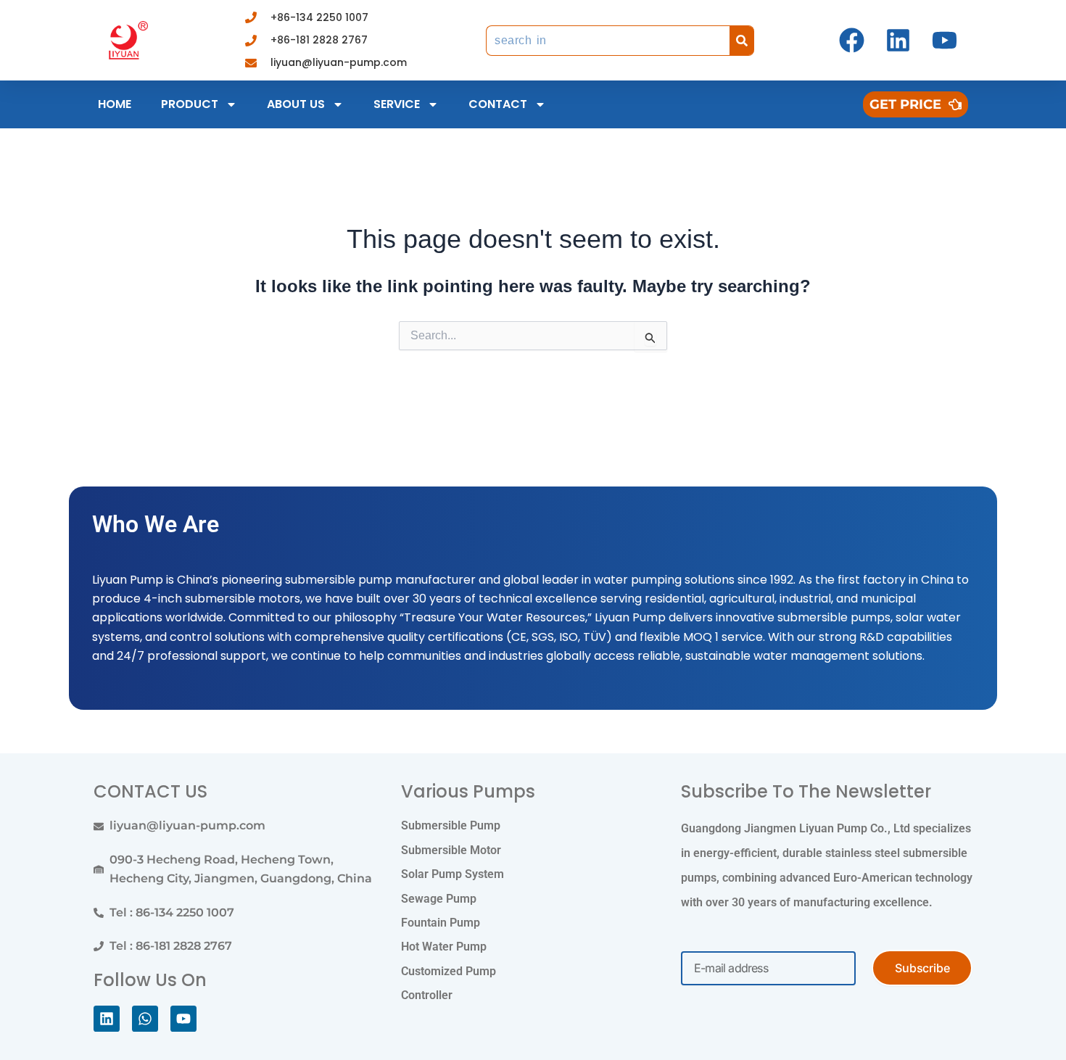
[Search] (742, 40)
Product (189, 104)
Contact (497, 104)
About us (296, 104)
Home (114, 104)
